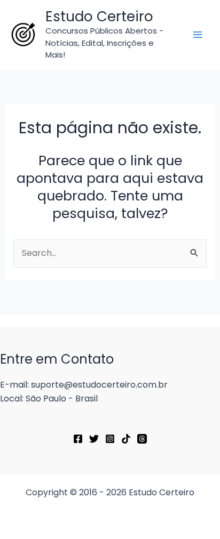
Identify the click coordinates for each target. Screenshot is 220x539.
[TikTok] (126, 439)
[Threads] (142, 439)
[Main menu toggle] (197, 34)
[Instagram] (110, 439)
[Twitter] (94, 439)
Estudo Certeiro (99, 16)
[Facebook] (78, 439)
